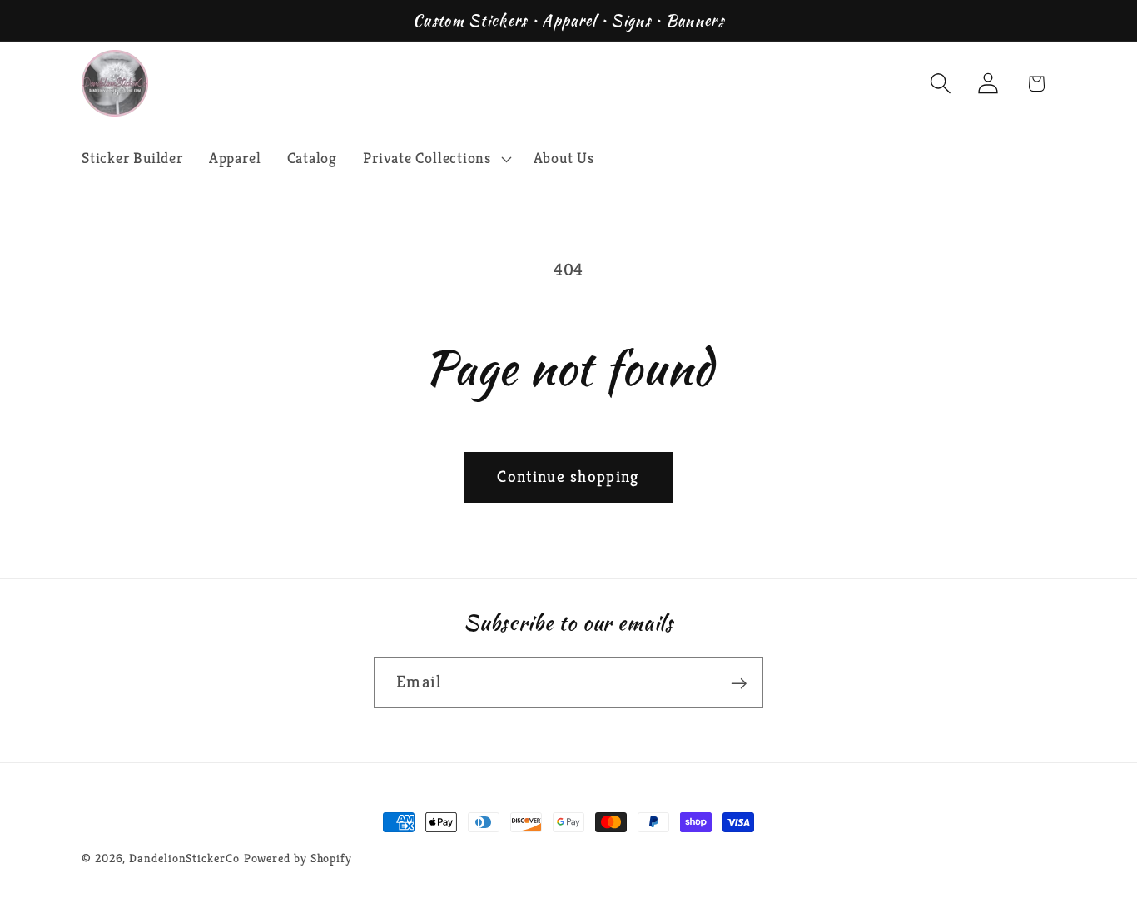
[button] (435, 158)
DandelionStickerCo (184, 858)
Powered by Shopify (298, 858)
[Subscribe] (738, 683)
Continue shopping (568, 476)
